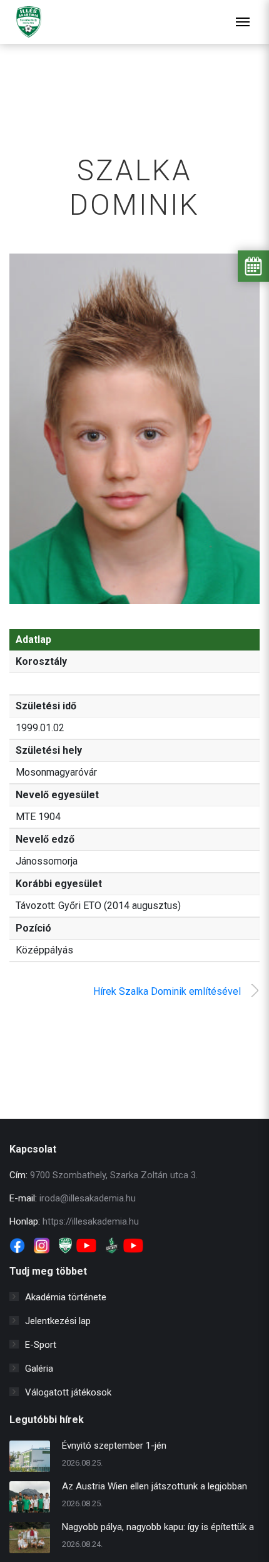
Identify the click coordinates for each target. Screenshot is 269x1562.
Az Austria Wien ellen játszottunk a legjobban (154, 1486)
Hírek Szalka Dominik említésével (167, 991)
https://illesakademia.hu (91, 1221)
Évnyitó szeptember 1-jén (114, 1445)
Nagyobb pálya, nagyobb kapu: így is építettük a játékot (158, 1528)
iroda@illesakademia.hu (87, 1198)
